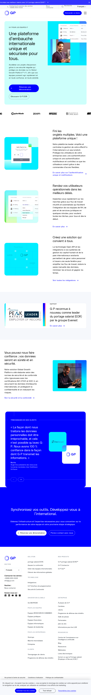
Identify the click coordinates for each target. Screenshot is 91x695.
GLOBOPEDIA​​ (33, 603)
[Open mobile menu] (85, 13)
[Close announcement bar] (89, 2)
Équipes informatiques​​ (36, 623)
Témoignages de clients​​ (36, 654)
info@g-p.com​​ (9, 581)
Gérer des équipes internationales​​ (40, 569)
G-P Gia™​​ (61, 569)
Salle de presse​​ (63, 617)
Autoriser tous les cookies (25, 691)
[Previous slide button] (14, 479)
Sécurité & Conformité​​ (36, 589)
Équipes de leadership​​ (35, 627)
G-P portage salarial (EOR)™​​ (68, 562)
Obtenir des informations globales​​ (40, 572)
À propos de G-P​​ (64, 603)
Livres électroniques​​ (65, 653)
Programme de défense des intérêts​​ (40, 658)
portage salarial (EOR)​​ (35, 562)
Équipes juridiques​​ (34, 616)
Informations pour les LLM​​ (67, 627)
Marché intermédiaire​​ (35, 641)
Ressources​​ (62, 646)
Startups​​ (31, 637)
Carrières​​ (61, 606)
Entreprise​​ (31, 644)
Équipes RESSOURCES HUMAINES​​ (40, 613)
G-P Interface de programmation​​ (39, 586)
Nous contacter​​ (10, 588)
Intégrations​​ (32, 582)
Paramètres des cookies (67, 691)
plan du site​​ (62, 624)
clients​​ (60, 610)
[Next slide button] (21, 479)
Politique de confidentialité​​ (54, 677)
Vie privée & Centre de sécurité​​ (14, 677)
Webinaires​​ (62, 650)
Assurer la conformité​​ (35, 565)
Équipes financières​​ (35, 620)
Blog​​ (59, 643)
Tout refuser (47, 691)
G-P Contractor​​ (63, 565)
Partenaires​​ (62, 620)
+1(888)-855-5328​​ (11, 578)
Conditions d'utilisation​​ (35, 677)
